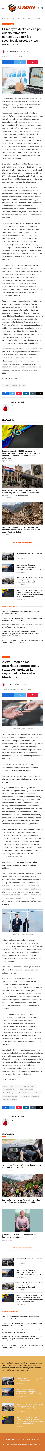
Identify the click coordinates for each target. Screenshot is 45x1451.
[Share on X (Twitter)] (20, 62)
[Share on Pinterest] (32, 62)
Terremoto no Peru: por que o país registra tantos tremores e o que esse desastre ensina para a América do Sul (21, 529)
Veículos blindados (10, 1099)
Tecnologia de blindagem (29, 1096)
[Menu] (3, 8)
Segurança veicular (10, 1096)
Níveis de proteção (29, 1086)
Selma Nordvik (13, 51)
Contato (16, 1439)
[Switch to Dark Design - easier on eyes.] (38, 8)
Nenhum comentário (10, 57)
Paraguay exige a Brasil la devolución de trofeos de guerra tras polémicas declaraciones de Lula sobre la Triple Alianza (22, 492)
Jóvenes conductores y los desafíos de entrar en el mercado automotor (28, 555)
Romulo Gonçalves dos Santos (14, 385)
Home (8, 1439)
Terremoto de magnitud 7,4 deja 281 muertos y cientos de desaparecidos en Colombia (22, 641)
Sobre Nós (26, 1439)
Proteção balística (9, 1090)
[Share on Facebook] (8, 62)
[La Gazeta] (21, 8)
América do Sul (8, 24)
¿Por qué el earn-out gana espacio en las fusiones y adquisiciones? (19, 1236)
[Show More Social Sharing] (41, 62)
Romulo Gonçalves (10, 1093)
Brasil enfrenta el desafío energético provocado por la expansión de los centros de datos (28, 567)
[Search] (42, 8)
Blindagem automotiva (11, 1086)
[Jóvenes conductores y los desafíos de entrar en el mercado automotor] (8, 556)
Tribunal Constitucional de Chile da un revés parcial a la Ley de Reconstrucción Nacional (29, 580)
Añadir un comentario (22, 543)
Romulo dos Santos (26, 1090)
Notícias (6, 657)
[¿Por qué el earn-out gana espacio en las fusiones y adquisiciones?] (22, 1220)
